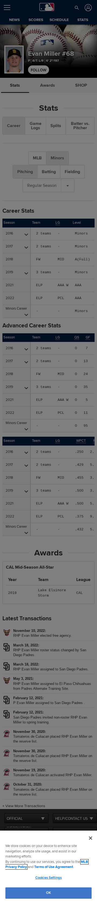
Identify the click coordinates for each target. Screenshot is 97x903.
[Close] (90, 838)
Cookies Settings (48, 878)
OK (48, 893)
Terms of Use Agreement (53, 867)
